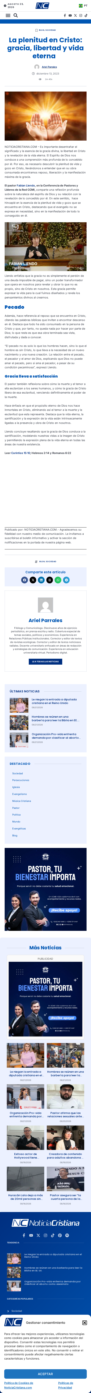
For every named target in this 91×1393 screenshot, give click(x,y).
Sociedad (50, 30)
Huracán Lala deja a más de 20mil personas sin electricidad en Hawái (25, 1198)
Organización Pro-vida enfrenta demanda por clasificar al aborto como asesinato (55, 737)
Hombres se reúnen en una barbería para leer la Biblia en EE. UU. (54, 720)
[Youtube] (70, 15)
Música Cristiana (21, 801)
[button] (85, 1323)
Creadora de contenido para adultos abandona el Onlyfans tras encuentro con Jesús (65, 1159)
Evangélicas (19, 828)
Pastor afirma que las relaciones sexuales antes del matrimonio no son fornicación (65, 1118)
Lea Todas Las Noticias (45, 661)
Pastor (15, 807)
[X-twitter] (75, 15)
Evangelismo (19, 794)
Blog (41, 30)
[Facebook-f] (64, 15)
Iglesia (16, 787)
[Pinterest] (60, 1235)
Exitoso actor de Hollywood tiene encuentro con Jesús (25, 1157)
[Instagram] (80, 15)
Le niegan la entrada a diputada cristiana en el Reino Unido (54, 701)
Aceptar (45, 1374)
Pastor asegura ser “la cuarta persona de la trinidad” (65, 1198)
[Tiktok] (86, 15)
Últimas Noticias (25, 691)
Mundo (16, 821)
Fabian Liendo (26, 185)
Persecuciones (20, 780)
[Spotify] (67, 1235)
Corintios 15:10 (20, 453)
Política (16, 814)
